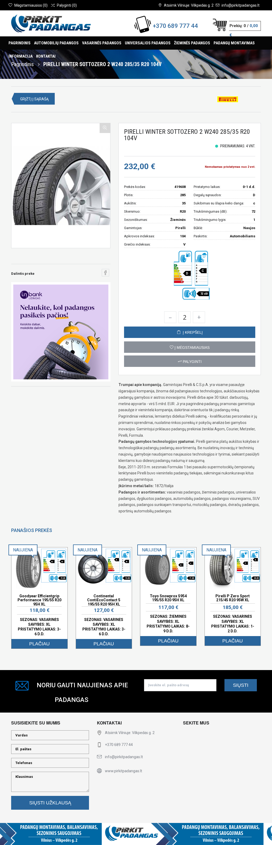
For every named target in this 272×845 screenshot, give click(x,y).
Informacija (20, 56)
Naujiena (23, 549)
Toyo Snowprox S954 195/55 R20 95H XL (168, 598)
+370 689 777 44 (175, 26)
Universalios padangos (148, 43)
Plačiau (39, 643)
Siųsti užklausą (50, 802)
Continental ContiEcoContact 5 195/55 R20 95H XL (103, 600)
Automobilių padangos (56, 43)
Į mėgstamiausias (191, 347)
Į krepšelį (192, 332)
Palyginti (192, 361)
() (31, 5)
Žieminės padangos (192, 43)
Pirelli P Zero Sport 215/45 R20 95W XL (232, 598)
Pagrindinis (19, 43)
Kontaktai (46, 56)
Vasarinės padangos (101, 43)
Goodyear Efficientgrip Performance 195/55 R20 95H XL (39, 600)
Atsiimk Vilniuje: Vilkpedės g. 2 (189, 5)
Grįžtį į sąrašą (34, 99)
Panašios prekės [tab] (31, 530)
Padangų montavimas (234, 43)
